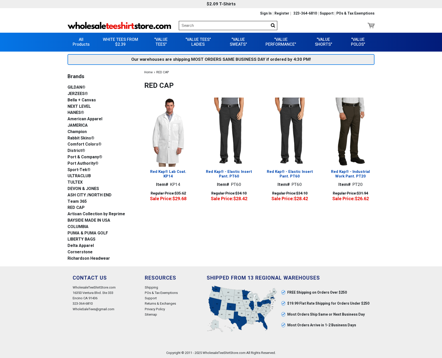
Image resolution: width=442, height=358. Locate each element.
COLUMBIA (78, 227)
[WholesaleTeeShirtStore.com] (119, 25)
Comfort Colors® (85, 144)
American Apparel (85, 119)
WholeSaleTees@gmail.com (93, 309)
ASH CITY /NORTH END (90, 195)
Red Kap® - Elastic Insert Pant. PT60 (229, 173)
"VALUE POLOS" (358, 42)
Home (148, 72)
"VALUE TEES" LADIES (198, 42)
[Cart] (371, 25)
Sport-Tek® (79, 170)
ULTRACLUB (79, 176)
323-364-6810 (305, 13)
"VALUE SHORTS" (323, 42)
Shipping (151, 287)
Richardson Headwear (89, 258)
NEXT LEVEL (79, 106)
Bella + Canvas (82, 100)
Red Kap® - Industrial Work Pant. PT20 (350, 173)
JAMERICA (78, 125)
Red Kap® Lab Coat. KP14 (168, 173)
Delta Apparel (81, 245)
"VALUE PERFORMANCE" (281, 42)
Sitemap (151, 314)
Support (327, 13)
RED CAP (76, 207)
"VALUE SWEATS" (238, 42)
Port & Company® (85, 157)
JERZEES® (78, 94)
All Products (81, 42)
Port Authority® (83, 163)
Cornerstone (80, 252)
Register (281, 13)
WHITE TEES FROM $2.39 (120, 42)
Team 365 (77, 201)
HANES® (76, 112)
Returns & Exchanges (160, 303)
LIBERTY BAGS (81, 239)
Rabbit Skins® (81, 138)
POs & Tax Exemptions (355, 13)
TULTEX (75, 182)
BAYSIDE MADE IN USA (89, 220)
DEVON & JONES (83, 189)
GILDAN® (76, 87)
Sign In (266, 13)
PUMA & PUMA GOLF (88, 233)
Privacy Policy (155, 309)
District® (76, 150)
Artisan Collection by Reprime (96, 214)
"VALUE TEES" (161, 42)
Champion (77, 132)
